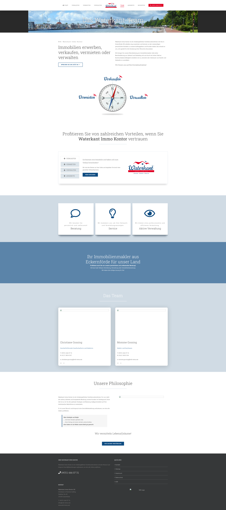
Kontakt (117, 465)
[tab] (70, 158)
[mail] (61, 363)
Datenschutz (119, 477)
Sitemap (117, 469)
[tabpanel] (120, 167)
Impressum (118, 473)
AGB (116, 482)
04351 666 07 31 (70, 472)
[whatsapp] (64, 363)
